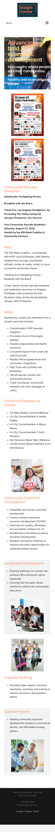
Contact (19, 811)
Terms (36, 811)
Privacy (28, 811)
